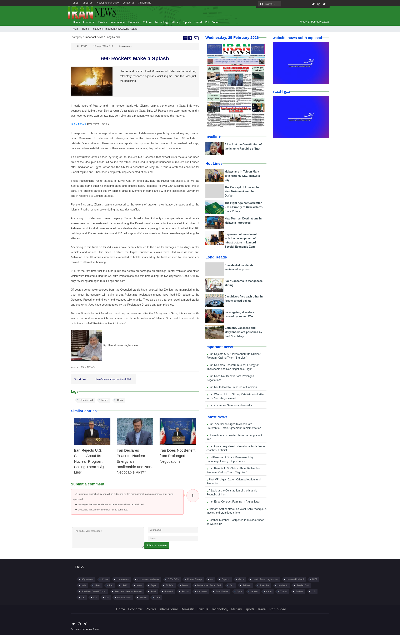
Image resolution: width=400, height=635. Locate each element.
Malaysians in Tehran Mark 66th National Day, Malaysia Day (242, 175)
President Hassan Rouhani (128, 591)
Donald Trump (194, 579)
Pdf (207, 22)
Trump (283, 591)
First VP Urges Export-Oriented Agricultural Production (233, 481)
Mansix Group (92, 629)
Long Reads (130, 28)
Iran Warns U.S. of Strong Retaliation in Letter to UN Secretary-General (235, 396)
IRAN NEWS (78, 124)
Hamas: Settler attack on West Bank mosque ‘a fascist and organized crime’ (236, 510)
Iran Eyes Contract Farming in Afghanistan (234, 501)
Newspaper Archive (108, 2)
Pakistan (246, 585)
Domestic (134, 22)
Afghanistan (87, 579)
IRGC (125, 585)
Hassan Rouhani (295, 579)
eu (211, 579)
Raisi (153, 591)
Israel (139, 585)
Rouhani (168, 591)
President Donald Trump (93, 591)
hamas (104, 400)
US (107, 597)
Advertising (145, 2)
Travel (198, 22)
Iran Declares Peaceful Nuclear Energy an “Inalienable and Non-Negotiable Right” (232, 366)
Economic (89, 22)
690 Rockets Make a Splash (135, 58)
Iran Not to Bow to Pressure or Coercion (232, 387)
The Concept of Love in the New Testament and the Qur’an (242, 191)
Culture (147, 22)
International (117, 22)
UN (95, 597)
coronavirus (123, 579)
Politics (102, 22)
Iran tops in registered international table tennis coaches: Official (235, 448)
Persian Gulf (302, 585)
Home (76, 22)
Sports (187, 22)
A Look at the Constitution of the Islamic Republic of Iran (231, 492)
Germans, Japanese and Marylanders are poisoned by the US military (243, 332)
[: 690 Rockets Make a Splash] (196, 38)
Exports (226, 579)
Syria (239, 591)
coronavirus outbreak (148, 579)
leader (185, 585)
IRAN (97, 585)
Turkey (299, 591)
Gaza (120, 400)
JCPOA (170, 585)
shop (76, 2)
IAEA (314, 579)
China (105, 579)
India (83, 585)
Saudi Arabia (222, 591)
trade (268, 591)
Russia (185, 591)
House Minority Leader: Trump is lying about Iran (234, 437)
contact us (128, 2)
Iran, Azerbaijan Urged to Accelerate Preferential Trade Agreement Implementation (233, 426)
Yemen (143, 597)
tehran (254, 591)
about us (87, 2)
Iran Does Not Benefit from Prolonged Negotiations (177, 456)
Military (175, 22)
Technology (161, 22)
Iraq (111, 585)
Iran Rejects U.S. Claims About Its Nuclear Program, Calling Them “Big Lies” (89, 461)
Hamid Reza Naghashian (265, 579)
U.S (313, 591)
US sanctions (124, 597)
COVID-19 (173, 579)
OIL (232, 585)
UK (83, 597)
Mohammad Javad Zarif (209, 585)
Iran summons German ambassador (230, 405)
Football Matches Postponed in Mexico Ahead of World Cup (235, 521)
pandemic (283, 585)
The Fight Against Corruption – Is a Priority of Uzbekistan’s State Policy (243, 207)
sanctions (202, 591)
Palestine (264, 585)
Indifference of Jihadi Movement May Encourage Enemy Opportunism (230, 459)
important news (113, 28)
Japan (154, 585)
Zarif (157, 597)
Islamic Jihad (86, 400)
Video (215, 22)
